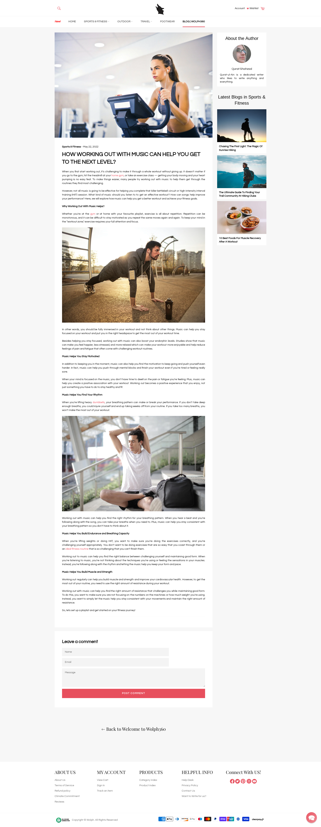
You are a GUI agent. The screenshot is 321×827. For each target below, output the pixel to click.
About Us (60, 780)
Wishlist (254, 8)
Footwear (167, 21)
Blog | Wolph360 (194, 21)
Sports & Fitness (96, 21)
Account (240, 8)
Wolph (90, 820)
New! (57, 21)
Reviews (59, 801)
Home (72, 21)
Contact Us (188, 791)
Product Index (147, 785)
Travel (145, 21)
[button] (311, 817)
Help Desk (188, 780)
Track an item (105, 791)
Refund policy (62, 791)
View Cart (102, 780)
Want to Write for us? (194, 796)
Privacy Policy (190, 785)
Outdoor (124, 21)
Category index (148, 780)
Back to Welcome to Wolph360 (135, 729)
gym (93, 214)
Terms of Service (64, 785)
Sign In (101, 785)
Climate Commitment (67, 796)
